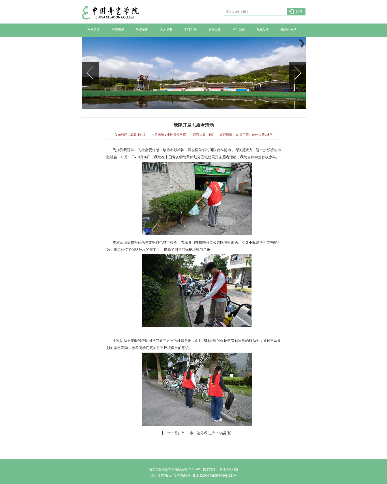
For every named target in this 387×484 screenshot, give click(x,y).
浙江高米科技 (228, 469)
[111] (194, 73)
